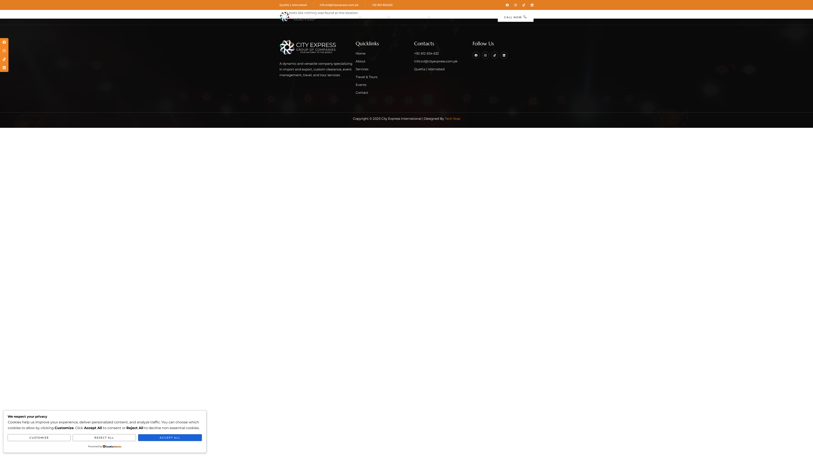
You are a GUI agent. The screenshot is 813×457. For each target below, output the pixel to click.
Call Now (513, 17)
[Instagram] (515, 5)
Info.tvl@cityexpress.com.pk (339, 5)
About (351, 17)
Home (333, 17)
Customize (39, 437)
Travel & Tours (412, 17)
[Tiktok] (523, 5)
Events (444, 17)
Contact (483, 17)
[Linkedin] (532, 5)
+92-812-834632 (382, 5)
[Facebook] (507, 5)
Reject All (104, 437)
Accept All (170, 437)
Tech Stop (452, 119)
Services (377, 17)
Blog (463, 17)
